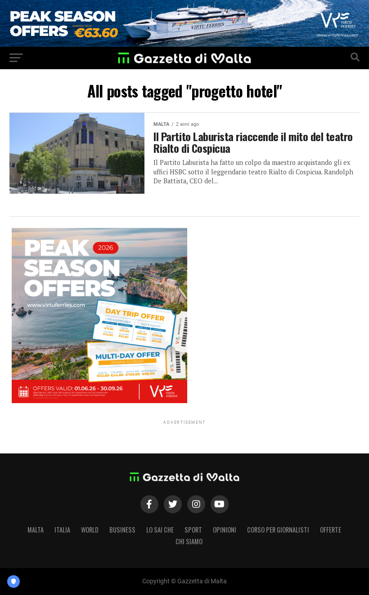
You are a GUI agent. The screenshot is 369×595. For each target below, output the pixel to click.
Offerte (330, 529)
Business (122, 529)
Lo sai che (160, 529)
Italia (62, 529)
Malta (35, 529)
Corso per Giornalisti (278, 529)
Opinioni (224, 529)
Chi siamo (189, 541)
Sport (193, 529)
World (90, 529)
